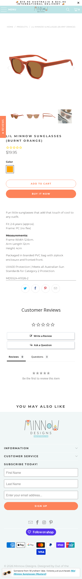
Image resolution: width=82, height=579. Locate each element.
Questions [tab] (37, 356)
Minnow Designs (25, 566)
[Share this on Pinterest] (45, 288)
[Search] (68, 9)
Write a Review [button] (43, 336)
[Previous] (9, 68)
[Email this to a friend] (55, 288)
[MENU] (2, 9)
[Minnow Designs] (41, 9)
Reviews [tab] (14, 356)
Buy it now (41, 193)
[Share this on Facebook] (35, 288)
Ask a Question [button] (43, 345)
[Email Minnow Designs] (31, 522)
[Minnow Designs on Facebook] (37, 522)
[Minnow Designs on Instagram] (44, 522)
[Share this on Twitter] (25, 288)
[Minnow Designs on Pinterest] (51, 522)
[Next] (73, 68)
